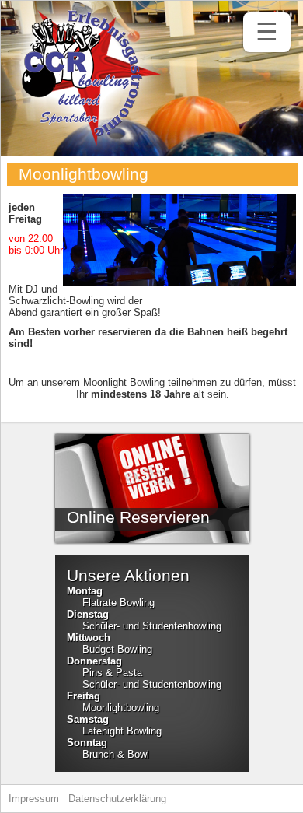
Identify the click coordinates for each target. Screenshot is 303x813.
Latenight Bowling (122, 731)
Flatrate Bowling (118, 602)
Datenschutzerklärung (117, 798)
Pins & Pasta (112, 672)
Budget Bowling (117, 649)
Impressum (34, 798)
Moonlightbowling (120, 707)
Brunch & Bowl (115, 754)
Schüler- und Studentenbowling (151, 626)
